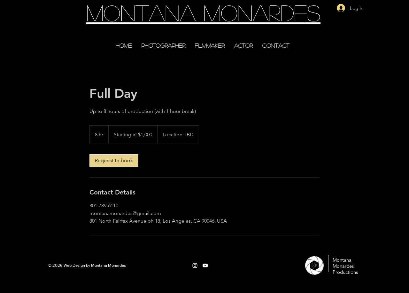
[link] (113, 160)
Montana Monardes (203, 12)
